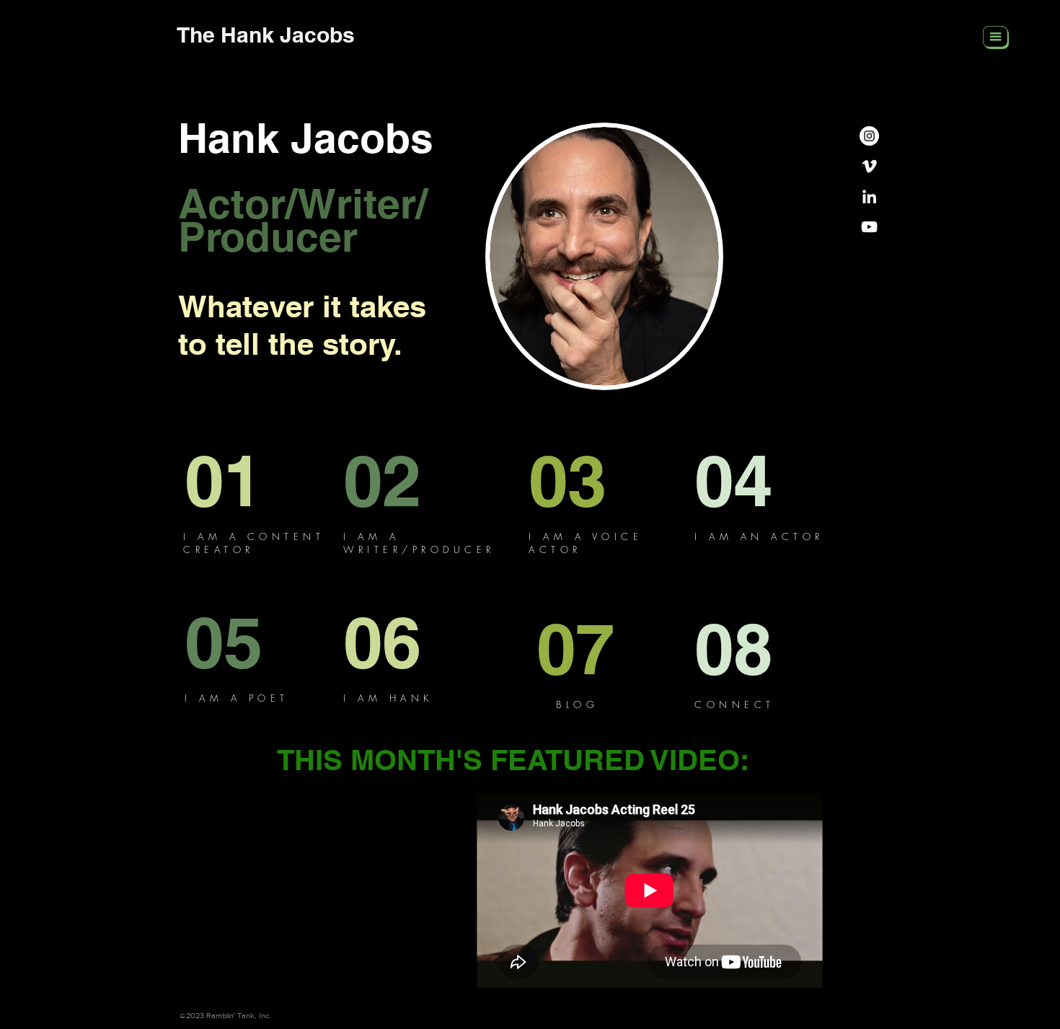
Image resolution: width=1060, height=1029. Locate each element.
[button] (996, 37)
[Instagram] (869, 136)
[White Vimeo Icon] (869, 166)
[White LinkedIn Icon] (869, 196)
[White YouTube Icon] (869, 227)
